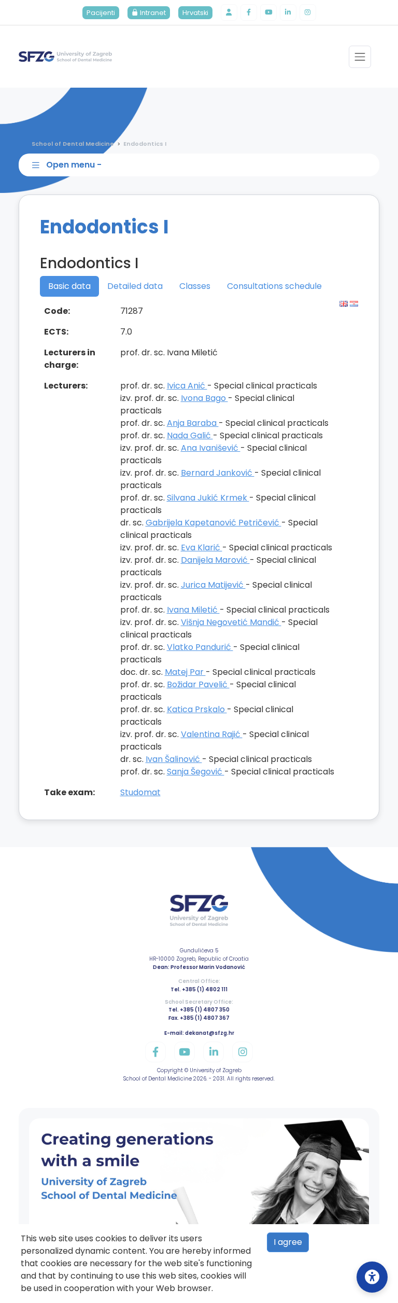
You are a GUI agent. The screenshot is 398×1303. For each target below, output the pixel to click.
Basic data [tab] (69, 286)
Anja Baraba (193, 423)
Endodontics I (144, 144)
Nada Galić (190, 435)
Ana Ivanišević (210, 448)
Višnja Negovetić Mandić (231, 622)
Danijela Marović (215, 560)
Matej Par (185, 672)
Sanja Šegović (195, 772)
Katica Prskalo (197, 709)
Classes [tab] (194, 286)
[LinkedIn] (288, 12)
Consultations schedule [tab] (274, 286)
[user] (229, 12)
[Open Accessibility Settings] (372, 1277)
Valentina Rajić (212, 734)
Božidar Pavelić (198, 684)
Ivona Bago (204, 398)
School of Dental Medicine (73, 144)
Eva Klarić (201, 547)
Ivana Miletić (193, 610)
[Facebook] (248, 12)
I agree (288, 1242)
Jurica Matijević (213, 585)
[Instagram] (308, 12)
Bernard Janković (217, 473)
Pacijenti (101, 12)
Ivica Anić (187, 386)
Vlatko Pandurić (200, 647)
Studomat (140, 792)
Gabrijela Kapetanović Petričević (213, 523)
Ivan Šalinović (174, 759)
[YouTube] (268, 12)
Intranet (152, 12)
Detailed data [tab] (135, 286)
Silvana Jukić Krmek (208, 498)
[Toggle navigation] (360, 57)
